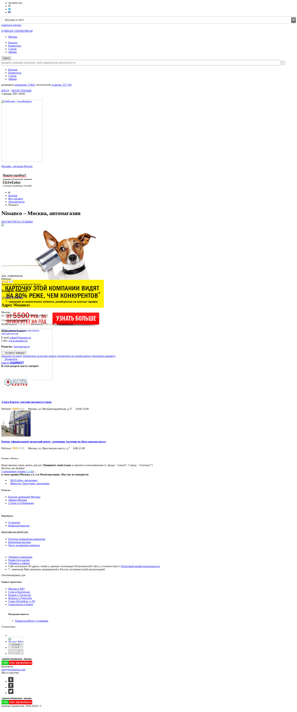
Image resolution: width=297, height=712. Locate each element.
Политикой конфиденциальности (140, 566)
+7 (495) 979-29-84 (12, 297)
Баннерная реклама (19, 542)
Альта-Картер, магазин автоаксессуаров (26, 402)
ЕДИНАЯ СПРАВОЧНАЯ (17, 30)
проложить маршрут (104, 356)
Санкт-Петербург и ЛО (21, 601)
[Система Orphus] (17, 187)
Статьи (12, 48)
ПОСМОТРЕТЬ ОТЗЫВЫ (17, 221)
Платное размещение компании (26, 539)
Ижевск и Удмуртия (20, 598)
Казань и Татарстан (19, 595)
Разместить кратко (19, 560)
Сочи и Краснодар (19, 591)
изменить (11, 25)
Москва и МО (16, 588)
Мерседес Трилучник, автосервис (30, 483)
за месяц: (61, 84)
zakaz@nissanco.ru (20, 337)
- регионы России (16, 166)
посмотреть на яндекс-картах (40, 356)
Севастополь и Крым (20, 604)
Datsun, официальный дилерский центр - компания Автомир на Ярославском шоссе (53, 441)
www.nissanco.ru (18, 340)
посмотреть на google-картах (74, 356)
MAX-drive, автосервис (24, 480)
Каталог (13, 42)
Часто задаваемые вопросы (24, 545)
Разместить (14, 45)
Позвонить (10, 359)
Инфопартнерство (19, 525)
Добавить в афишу (19, 563)
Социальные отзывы (17, 471)
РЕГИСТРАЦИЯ (21, 90)
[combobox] (148, 20)
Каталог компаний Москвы (24, 496)
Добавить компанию (20, 556)
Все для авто (15, 198)
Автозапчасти (16, 201)
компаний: (25, 84)
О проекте (14, 522)
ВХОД (5, 90)
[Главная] (9, 192)
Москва (12, 36)
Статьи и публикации (21, 503)
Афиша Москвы (17, 499)
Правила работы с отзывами (31, 620)
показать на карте (11, 356)
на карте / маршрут (14, 352)
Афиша (12, 51)
